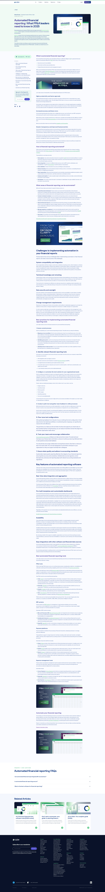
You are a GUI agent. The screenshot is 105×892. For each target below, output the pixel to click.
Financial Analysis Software (58, 867)
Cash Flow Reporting (57, 844)
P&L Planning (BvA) (83, 847)
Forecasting (55, 852)
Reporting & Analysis (44, 859)
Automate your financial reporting (23, 87)
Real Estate (69, 847)
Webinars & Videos (70, 862)
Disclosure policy (34, 887)
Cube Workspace (43, 842)
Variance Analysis (56, 858)
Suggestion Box (83, 867)
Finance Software (56, 866)
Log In (81, 2)
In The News (82, 858)
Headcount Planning (57, 853)
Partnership (82, 859)
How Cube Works (43, 849)
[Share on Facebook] (15, 106)
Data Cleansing (56, 845)
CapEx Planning (83, 843)
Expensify (45, 676)
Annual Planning (56, 843)
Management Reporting (57, 854)
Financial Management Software (59, 871)
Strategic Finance (43, 862)
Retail (68, 849)
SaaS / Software (69, 848)
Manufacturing (69, 844)
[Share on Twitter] (17, 106)
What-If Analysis (56, 860)
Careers (81, 855)
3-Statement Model (56, 840)
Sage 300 (44, 623)
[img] (26, 56)
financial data (51, 164)
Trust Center (42, 852)
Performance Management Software (58, 874)
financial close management (64, 594)
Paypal (42, 648)
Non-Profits (69, 845)
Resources (53, 2)
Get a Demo (87, 2)
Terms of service (24, 887)
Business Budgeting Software (58, 864)
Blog (67, 854)
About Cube (82, 854)
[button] (16, 57)
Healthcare (69, 843)
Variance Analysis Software (58, 876)
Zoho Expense (48, 680)
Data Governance (56, 848)
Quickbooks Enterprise (54, 618)
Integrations (42, 848)
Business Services (70, 840)
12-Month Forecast (83, 840)
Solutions (46, 2)
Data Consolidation (57, 847)
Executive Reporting (57, 851)
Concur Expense (49, 671)
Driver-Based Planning (57, 849)
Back (16, 9)
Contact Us (82, 857)
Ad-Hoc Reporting (56, 842)
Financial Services (70, 842)
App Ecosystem (43, 847)
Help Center (82, 865)
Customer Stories (70, 857)
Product (40, 2)
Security (41, 845)
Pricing (58, 2)
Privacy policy (15, 887)
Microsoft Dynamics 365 (55, 613)
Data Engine (42, 843)
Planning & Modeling (44, 860)
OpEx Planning (82, 845)
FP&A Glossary (69, 859)
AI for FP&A (42, 844)
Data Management (43, 858)
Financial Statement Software (58, 872)
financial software (61, 360)
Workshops (69, 863)
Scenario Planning (56, 857)
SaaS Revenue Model (83, 848)
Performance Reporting (57, 856)
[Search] (77, 2)
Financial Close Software (57, 868)
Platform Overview (43, 840)
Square (43, 652)
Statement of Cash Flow (84, 849)
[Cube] (17, 2)
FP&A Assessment (70, 858)
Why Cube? (42, 853)
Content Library (69, 855)
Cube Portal (82, 864)
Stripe (42, 643)
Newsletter (68, 860)
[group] (22, 57)
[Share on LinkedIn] (19, 106)
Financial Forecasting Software (59, 869)
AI (35, 2)
